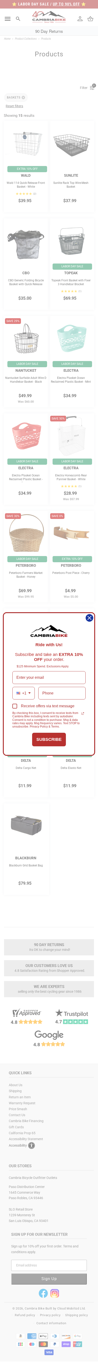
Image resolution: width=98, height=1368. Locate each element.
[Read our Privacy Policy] (83, 713)
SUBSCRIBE (49, 739)
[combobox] (23, 693)
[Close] (89, 618)
